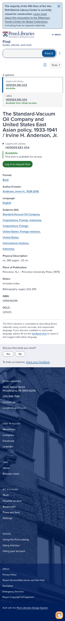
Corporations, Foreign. (16, 226)
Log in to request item (17, 164)
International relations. (16, 243)
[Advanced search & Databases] (59, 53)
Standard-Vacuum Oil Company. (21, 214)
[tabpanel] (32, 154)
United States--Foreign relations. (22, 231)
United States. (11, 237)
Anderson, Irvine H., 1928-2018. (21, 191)
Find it (49, 53)
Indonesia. (9, 249)
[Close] (59, 6)
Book (6, 180)
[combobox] (22, 53)
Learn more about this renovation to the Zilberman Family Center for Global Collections (27, 17)
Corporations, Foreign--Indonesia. (22, 220)
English (7, 202)
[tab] (32, 85)
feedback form (39, 333)
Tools (55, 65)
